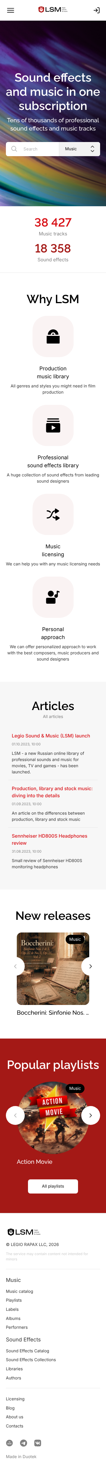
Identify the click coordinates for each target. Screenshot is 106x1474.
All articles (53, 716)
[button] (15, 966)
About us (14, 1416)
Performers (17, 1327)
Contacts (14, 1426)
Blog (10, 1408)
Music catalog (19, 1291)
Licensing (15, 1399)
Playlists (14, 1300)
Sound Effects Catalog (27, 1350)
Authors (13, 1378)
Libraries (14, 1368)
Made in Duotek (21, 1456)
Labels (12, 1309)
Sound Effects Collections (31, 1359)
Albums (13, 1318)
